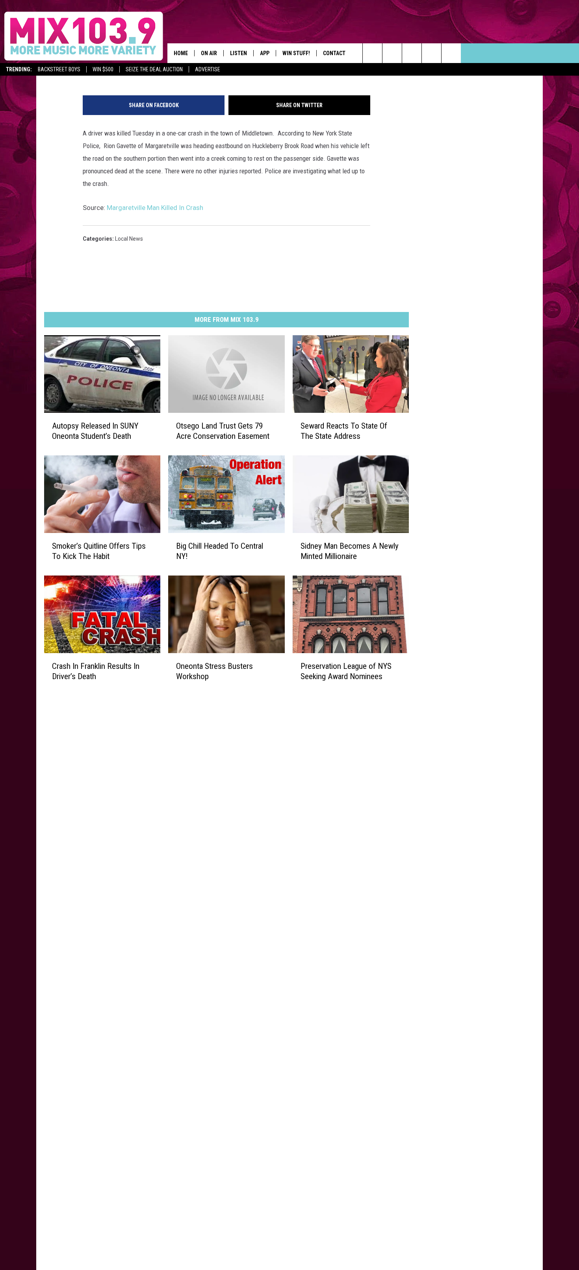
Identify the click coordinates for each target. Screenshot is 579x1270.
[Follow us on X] (451, 53)
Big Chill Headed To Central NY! (219, 551)
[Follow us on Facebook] (411, 53)
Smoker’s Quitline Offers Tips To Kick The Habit (99, 551)
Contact (334, 53)
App (264, 53)
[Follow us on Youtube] (431, 53)
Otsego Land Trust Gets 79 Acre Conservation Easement (222, 431)
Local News (129, 239)
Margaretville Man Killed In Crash (155, 208)
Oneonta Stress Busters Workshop (214, 671)
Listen (238, 53)
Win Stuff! (296, 53)
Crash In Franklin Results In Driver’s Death (95, 671)
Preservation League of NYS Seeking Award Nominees (346, 671)
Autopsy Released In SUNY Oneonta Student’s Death (95, 431)
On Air (209, 53)
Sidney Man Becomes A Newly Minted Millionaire (350, 551)
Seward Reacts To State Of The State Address (344, 431)
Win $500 (103, 69)
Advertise (207, 69)
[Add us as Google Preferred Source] (392, 53)
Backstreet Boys (59, 69)
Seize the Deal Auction (154, 69)
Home (181, 53)
